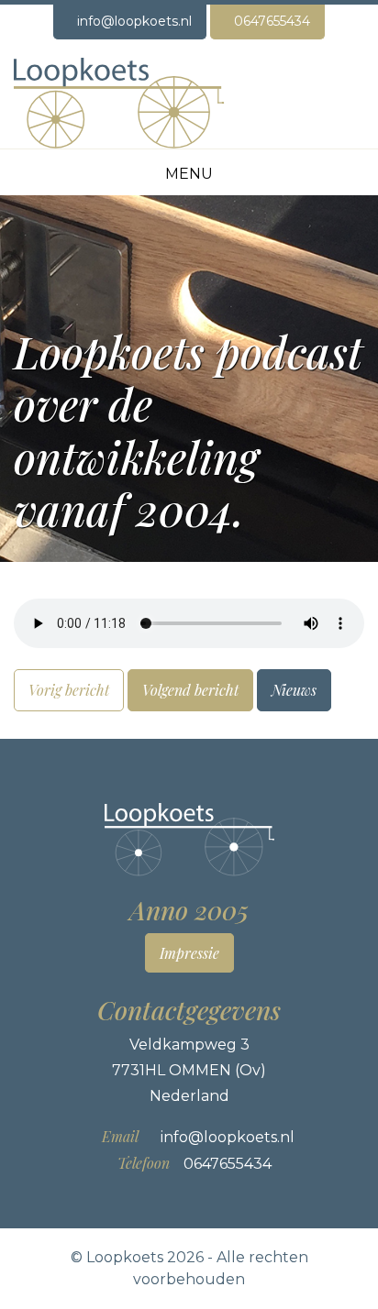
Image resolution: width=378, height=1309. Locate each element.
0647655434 (272, 21)
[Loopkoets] (119, 102)
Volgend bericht (190, 689)
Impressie (189, 952)
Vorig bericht (68, 689)
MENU (189, 173)
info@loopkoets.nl (134, 21)
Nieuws (294, 689)
